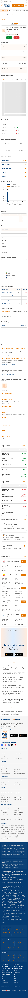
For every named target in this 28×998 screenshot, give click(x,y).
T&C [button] (6, 513)
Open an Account (21, 509)
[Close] (26, 483)
